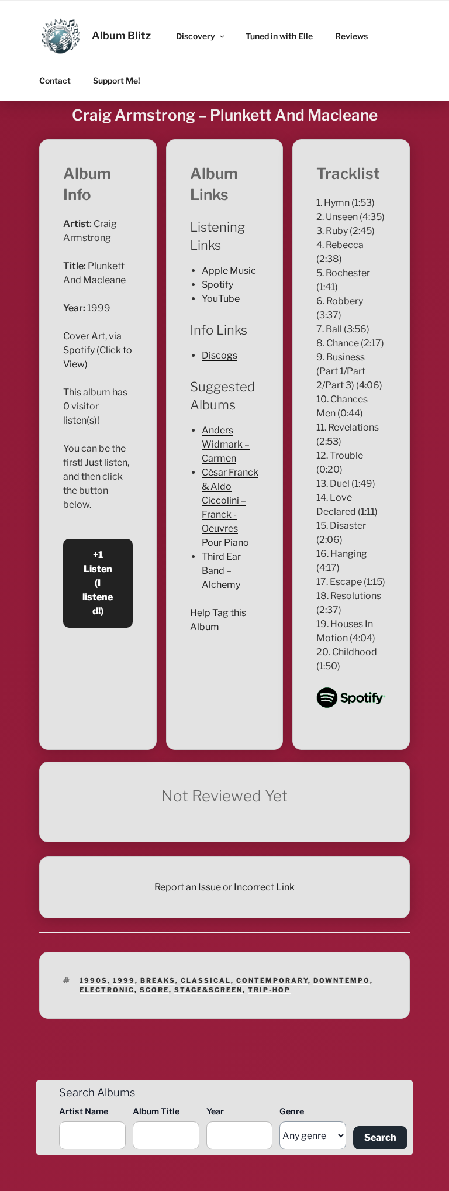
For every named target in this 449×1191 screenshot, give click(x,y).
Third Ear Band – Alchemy (221, 570)
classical (206, 980)
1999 (124, 980)
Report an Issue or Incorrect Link (224, 887)
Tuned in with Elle (279, 36)
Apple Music (229, 270)
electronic (107, 990)
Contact (55, 80)
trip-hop (269, 990)
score (154, 990)
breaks (157, 980)
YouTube (221, 298)
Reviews (351, 36)
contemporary (272, 980)
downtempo (341, 980)
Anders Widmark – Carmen (226, 444)
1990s (94, 980)
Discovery (195, 36)
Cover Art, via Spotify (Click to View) (97, 350)
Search (380, 1137)
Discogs (219, 355)
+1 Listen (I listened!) (97, 583)
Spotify (217, 284)
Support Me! (116, 80)
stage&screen (208, 990)
